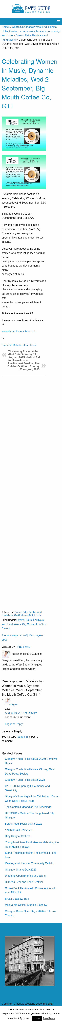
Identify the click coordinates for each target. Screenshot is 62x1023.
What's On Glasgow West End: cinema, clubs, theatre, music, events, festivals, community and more (31, 31)
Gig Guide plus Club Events (27, 615)
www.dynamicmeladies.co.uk (19, 331)
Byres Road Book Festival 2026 (23, 823)
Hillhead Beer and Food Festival (24, 882)
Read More (49, 1018)
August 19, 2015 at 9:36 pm (21, 713)
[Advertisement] (24, 490)
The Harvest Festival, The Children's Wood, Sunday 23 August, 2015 (23, 366)
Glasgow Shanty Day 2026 (20, 869)
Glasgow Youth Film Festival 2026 (25, 779)
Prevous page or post (14, 635)
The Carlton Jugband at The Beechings (28, 807)
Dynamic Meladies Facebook (19, 345)
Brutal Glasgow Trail (17, 898)
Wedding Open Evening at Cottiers (25, 875)
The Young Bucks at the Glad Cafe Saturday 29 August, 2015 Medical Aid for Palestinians (24, 356)
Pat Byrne (23, 646)
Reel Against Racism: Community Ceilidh (29, 863)
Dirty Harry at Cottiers (17, 836)
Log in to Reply (14, 724)
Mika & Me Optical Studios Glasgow (26, 904)
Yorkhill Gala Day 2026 (18, 830)
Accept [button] (37, 1019)
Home (5, 27)
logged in (22, 736)
